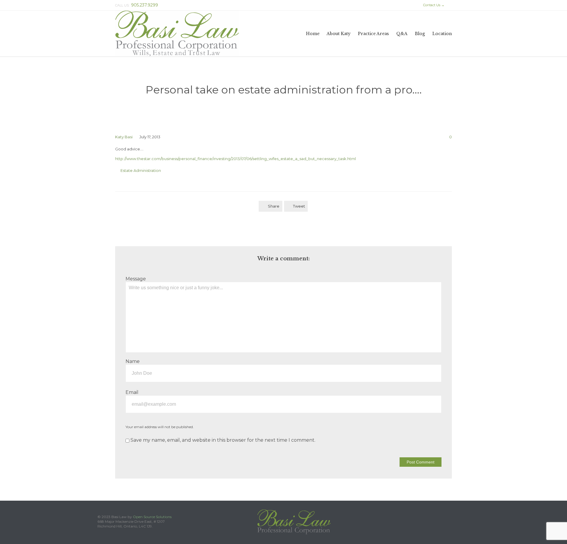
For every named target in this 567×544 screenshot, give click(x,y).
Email (132, 392)
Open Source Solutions (152, 517)
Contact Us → (431, 5)
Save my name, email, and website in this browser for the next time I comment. (222, 440)
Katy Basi (124, 136)
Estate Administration (140, 170)
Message (136, 279)
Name (133, 361)
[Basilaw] (177, 33)
